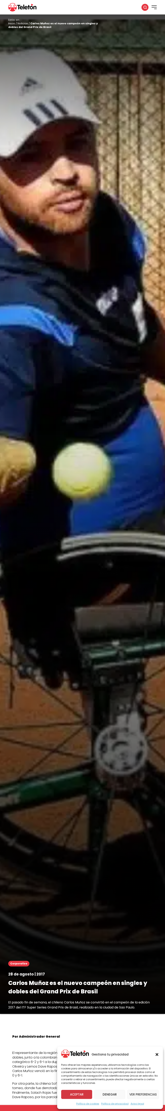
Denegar (110, 1094)
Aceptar (77, 1094)
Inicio (11, 23)
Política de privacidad (115, 1103)
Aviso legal (137, 1103)
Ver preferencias (143, 1094)
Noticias (23, 23)
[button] (157, 1054)
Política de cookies (87, 1103)
